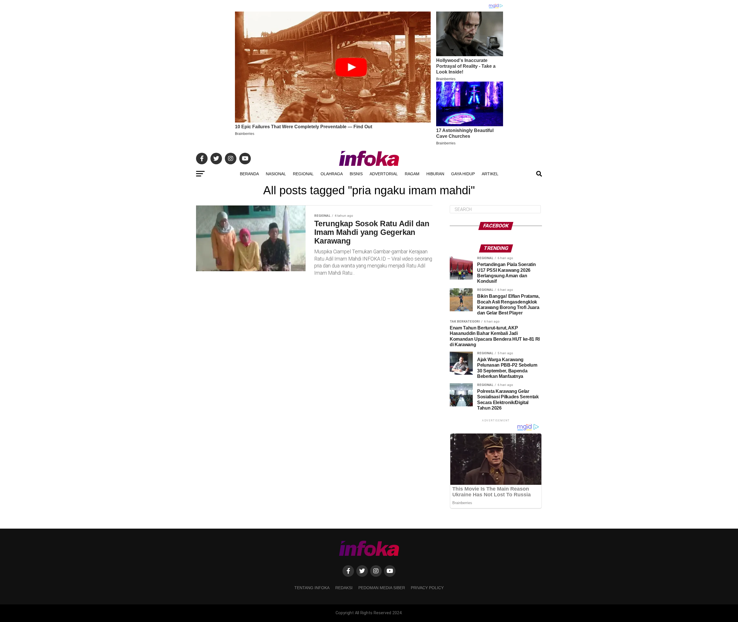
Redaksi (344, 587)
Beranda (249, 173)
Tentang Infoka (312, 587)
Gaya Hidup (463, 173)
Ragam (412, 173)
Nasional (276, 173)
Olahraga (332, 173)
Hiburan (435, 173)
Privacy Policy (427, 587)
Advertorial (384, 173)
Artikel (490, 173)
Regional (303, 173)
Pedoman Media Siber (381, 587)
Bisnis (356, 173)
